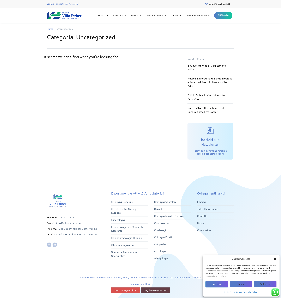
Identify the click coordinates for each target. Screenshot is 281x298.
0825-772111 (67, 217)
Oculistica (159, 208)
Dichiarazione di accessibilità (96, 277)
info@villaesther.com (69, 223)
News (200, 223)
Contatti (202, 215)
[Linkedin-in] (55, 245)
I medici (201, 201)
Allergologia (161, 258)
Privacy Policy (121, 277)
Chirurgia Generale (122, 201)
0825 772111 (224, 4)
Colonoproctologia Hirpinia (126, 237)
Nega (241, 284)
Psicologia (160, 251)
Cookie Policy (229, 292)
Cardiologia (160, 230)
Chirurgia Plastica (164, 237)
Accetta (217, 284)
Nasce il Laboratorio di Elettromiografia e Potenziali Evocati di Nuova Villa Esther (209, 82)
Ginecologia (118, 219)
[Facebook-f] (49, 245)
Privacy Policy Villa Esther (246, 292)
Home (50, 28)
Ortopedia (160, 244)
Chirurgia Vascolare (165, 201)
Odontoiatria (161, 223)
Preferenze (265, 284)
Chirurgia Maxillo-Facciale (169, 215)
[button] (275, 259)
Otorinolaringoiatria (122, 244)
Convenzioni (204, 230)
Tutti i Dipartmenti (207, 208)
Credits (197, 277)
